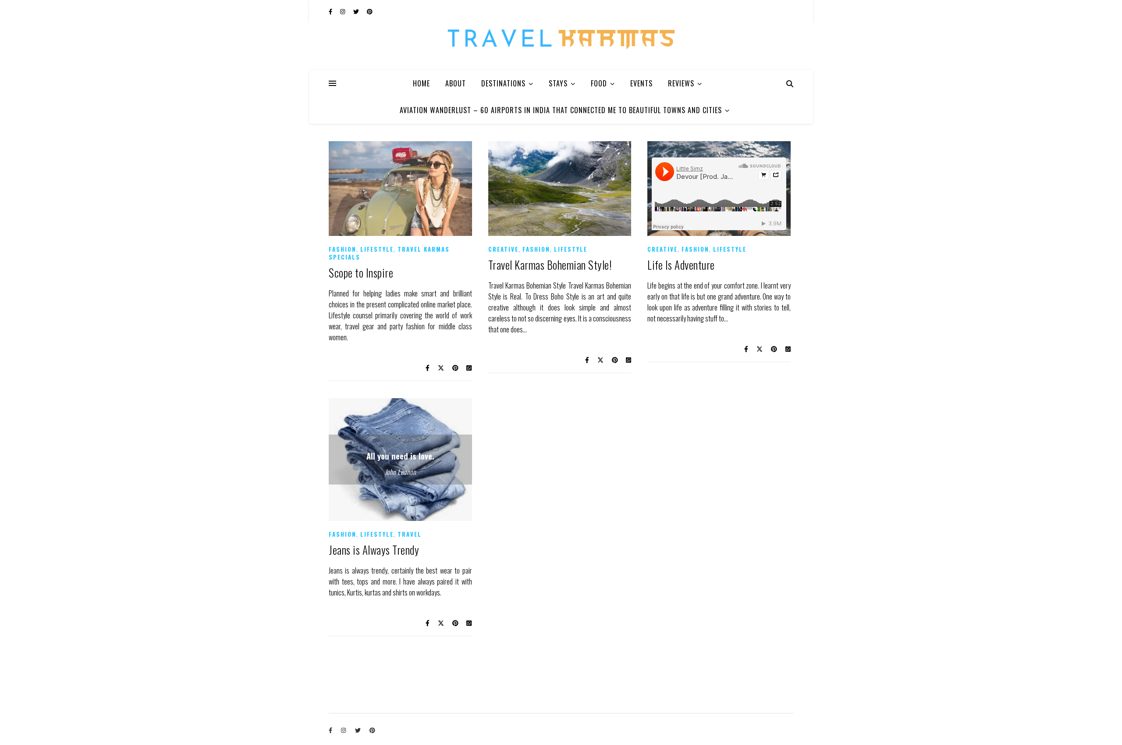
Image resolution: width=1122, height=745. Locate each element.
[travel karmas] (561, 46)
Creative (503, 249)
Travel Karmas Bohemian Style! (550, 265)
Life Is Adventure (681, 265)
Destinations (503, 83)
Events (641, 83)
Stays (558, 83)
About (455, 83)
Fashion (342, 249)
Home (421, 83)
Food (599, 83)
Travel (410, 534)
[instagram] (343, 11)
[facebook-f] (331, 11)
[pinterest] (370, 11)
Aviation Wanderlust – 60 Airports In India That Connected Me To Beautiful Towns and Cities (561, 110)
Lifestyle (377, 249)
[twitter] (356, 11)
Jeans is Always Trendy (374, 550)
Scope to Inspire (361, 272)
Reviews (681, 83)
